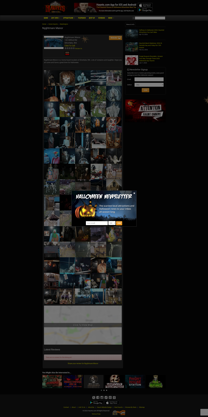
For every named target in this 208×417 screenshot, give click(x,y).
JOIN (119, 223)
